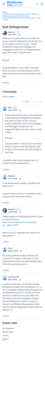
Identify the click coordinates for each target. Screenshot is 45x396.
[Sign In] (41, 4)
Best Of (5, 339)
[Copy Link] (19, 34)
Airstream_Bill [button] (13, 277)
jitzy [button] (9, 108)
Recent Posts (7, 332)
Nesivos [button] (11, 32)
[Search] (37, 4)
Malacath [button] (11, 176)
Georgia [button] (11, 209)
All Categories (8, 328)
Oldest (11, 97)
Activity (5, 335)
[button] (4, 33)
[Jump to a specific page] (41, 102)
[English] (15, 4)
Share (5, 83)
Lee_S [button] (10, 248)
